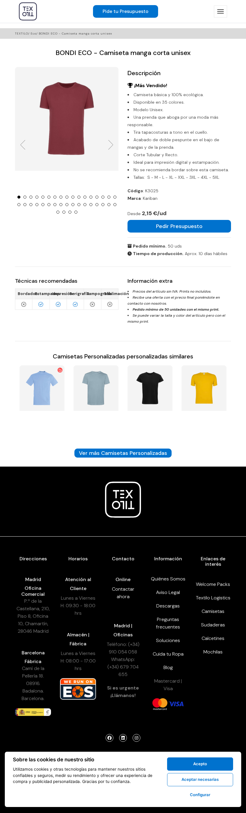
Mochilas (213, 652)
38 (75, 212)
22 (42, 204)
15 (102, 197)
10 (72, 197)
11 (78, 197)
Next (111, 145)
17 (114, 197)
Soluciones (168, 640)
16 (108, 197)
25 (60, 204)
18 (18, 204)
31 (96, 204)
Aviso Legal (168, 592)
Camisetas (213, 611)
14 (96, 197)
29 (84, 204)
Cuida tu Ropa (168, 654)
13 (90, 197)
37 (69, 212)
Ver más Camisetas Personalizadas (123, 453)
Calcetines (213, 638)
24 (54, 204)
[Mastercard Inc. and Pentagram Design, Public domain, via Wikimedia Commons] (159, 703)
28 (78, 204)
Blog (168, 667)
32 (102, 204)
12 (84, 197)
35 (57, 212)
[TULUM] (96, 399)
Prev (23, 145)
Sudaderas (213, 625)
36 (63, 212)
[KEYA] (204, 399)
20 (30, 204)
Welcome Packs (213, 584)
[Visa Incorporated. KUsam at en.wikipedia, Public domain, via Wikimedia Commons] (176, 703)
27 (72, 204)
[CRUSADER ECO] (150, 399)
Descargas (168, 606)
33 (108, 204)
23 (48, 204)
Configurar (200, 794)
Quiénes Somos (168, 579)
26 (66, 204)
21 (36, 204)
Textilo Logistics (213, 598)
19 (24, 204)
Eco (33, 33)
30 (90, 204)
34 (114, 204)
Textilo (21, 33)
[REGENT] (42, 399)
